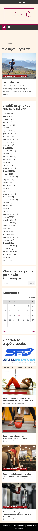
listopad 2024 (8, 171)
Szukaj (31, 283)
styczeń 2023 (8, 174)
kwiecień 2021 (8, 205)
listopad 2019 (8, 234)
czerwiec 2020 (8, 220)
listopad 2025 (8, 136)
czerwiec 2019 (8, 246)
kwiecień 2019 (8, 252)
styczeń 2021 (8, 211)
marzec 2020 (7, 226)
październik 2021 (9, 200)
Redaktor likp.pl (19, 85)
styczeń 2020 (8, 231)
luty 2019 (6, 257)
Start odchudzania (11, 82)
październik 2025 (9, 139)
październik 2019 (9, 237)
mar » (33, 331)
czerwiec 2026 (8, 119)
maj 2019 (6, 249)
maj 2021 (6, 203)
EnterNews (30, 526)
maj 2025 (6, 154)
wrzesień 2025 (8, 142)
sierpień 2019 (8, 240)
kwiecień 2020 (8, 223)
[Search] (34, 27)
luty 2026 (6, 128)
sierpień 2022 (8, 180)
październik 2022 (9, 177)
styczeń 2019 (8, 260)
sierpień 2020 (8, 217)
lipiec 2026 (7, 116)
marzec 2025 (7, 159)
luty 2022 (6, 188)
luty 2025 (6, 162)
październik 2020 (9, 214)
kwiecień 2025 (8, 157)
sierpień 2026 (8, 113)
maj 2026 (6, 122)
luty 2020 (6, 228)
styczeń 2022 (8, 191)
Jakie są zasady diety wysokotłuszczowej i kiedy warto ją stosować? (17, 514)
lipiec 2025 (7, 148)
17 (19, 315)
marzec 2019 (7, 254)
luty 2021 (6, 208)
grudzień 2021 (8, 194)
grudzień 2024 (8, 168)
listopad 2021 (8, 197)
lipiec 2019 (7, 243)
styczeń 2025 (8, 165)
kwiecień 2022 (8, 182)
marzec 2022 (7, 185)
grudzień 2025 (8, 134)
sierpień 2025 (8, 145)
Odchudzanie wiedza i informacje (15, 76)
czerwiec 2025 (8, 151)
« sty (4, 331)
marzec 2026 (7, 125)
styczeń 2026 (8, 131)
